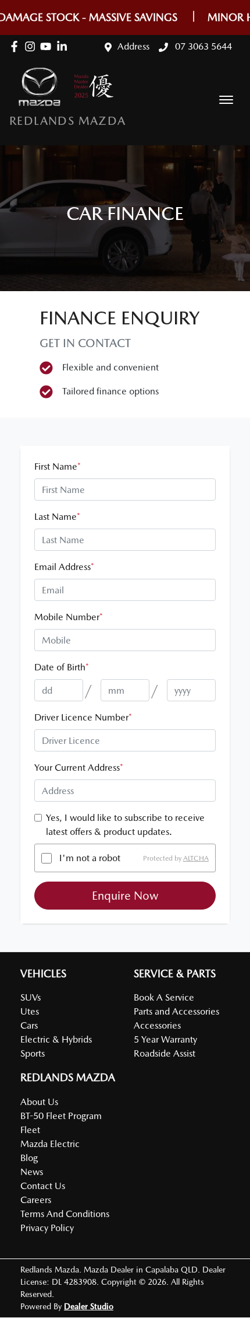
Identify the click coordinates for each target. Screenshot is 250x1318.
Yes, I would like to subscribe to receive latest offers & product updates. (125, 824)
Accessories (157, 1025)
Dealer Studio (88, 1306)
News (31, 1171)
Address (133, 46)
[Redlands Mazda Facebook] (16, 46)
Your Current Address (78, 767)
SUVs (30, 997)
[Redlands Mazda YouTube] (48, 46)
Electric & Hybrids (56, 1039)
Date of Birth (61, 667)
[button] (226, 99)
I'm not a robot (89, 857)
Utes (29, 1011)
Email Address (64, 566)
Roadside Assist (164, 1053)
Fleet (30, 1129)
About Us (39, 1101)
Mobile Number (68, 617)
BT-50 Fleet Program (61, 1115)
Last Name (57, 516)
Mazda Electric (50, 1143)
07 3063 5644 (202, 46)
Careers (35, 1199)
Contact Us (42, 1185)
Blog (29, 1157)
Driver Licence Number (83, 717)
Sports (32, 1053)
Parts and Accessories (176, 1011)
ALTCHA (196, 858)
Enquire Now (125, 896)
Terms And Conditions (64, 1213)
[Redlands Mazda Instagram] (32, 46)
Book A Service (164, 997)
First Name (57, 466)
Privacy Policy (47, 1227)
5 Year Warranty (165, 1039)
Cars (29, 1025)
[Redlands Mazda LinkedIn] (64, 46)
